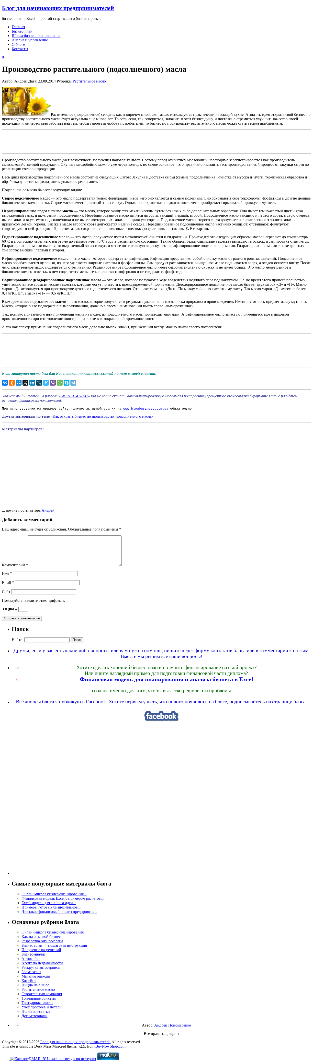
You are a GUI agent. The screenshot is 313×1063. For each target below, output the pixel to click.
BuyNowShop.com (110, 1046)
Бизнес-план (22, 31)
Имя (7, 573)
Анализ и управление (30, 40)
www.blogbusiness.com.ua (145, 408)
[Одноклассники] (12, 383)
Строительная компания (42, 994)
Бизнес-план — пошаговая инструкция (54, 945)
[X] (25, 383)
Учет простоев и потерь (41, 1007)
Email (8, 582)
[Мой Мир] (19, 383)
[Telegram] (73, 383)
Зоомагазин (31, 972)
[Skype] (66, 383)
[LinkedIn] (32, 383)
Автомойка (31, 959)
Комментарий (15, 565)
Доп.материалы (34, 1016)
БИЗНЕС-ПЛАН (74, 396)
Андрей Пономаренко (172, 1025)
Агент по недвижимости (42, 963)
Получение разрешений (41, 950)
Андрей (48, 510)
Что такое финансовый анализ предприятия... (59, 911)
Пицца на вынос (35, 985)
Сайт (6, 592)
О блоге (18, 44)
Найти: (17, 640)
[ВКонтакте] (5, 383)
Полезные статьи (36, 1011)
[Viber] (53, 383)
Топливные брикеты (39, 998)
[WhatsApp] (60, 383)
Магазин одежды (36, 976)
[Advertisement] (156, 141)
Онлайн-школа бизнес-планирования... (54, 894)
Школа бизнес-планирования (36, 36)
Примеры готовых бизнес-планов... (51, 907)
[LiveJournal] (39, 383)
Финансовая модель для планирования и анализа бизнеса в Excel (166, 679)
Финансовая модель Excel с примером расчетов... (63, 898)
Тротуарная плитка (37, 1003)
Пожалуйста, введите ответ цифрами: (33, 600)
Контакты (20, 49)
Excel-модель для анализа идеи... (49, 903)
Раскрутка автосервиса (41, 967)
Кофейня (29, 981)
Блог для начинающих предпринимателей (58, 8)
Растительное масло (89, 81)
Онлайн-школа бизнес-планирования (53, 932)
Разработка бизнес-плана (42, 941)
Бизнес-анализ (33, 954)
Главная (18, 27)
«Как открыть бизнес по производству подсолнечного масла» (102, 416)
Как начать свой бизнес (41, 936)
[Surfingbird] (46, 383)
